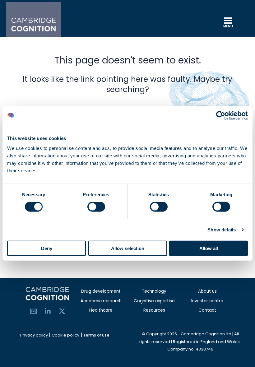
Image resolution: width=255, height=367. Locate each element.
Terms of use (96, 335)
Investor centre (207, 301)
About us (207, 291)
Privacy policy (34, 335)
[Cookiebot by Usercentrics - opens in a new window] (220, 115)
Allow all (208, 248)
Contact (207, 310)
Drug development (101, 291)
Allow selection (127, 248)
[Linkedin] (47, 311)
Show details (221, 229)
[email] (33, 311)
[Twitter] (62, 311)
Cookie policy (65, 335)
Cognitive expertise (154, 301)
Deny (46, 248)
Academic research (101, 301)
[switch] (96, 207)
